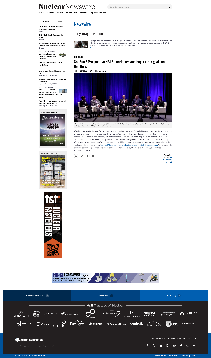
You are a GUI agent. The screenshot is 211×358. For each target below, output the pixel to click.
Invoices (185, 356)
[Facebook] (147, 345)
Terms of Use (173, 356)
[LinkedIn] (160, 345)
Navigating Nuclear (178, 338)
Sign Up (60, 12)
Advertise (84, 12)
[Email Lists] (194, 345)
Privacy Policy (160, 356)
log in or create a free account (167, 159)
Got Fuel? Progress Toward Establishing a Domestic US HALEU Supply (129, 145)
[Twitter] (154, 345)
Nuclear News (100, 71)
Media (194, 356)
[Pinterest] (180, 345)
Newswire (82, 24)
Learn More (93, 47)
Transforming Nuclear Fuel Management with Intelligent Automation (48, 56)
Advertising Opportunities (159, 338)
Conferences (78, 57)
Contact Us (192, 338)
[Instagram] (167, 345)
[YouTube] (174, 345)
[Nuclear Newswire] (187, 345)
